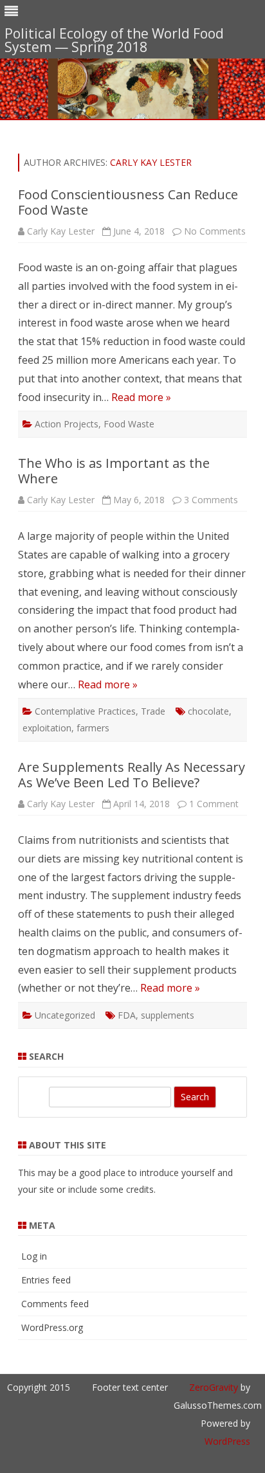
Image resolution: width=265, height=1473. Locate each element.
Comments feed (55, 1304)
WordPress (227, 1441)
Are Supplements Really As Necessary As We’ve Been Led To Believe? (131, 774)
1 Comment (214, 804)
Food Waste (129, 424)
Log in (34, 1256)
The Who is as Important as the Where (114, 470)
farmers (93, 728)
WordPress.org (52, 1327)
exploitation (47, 728)
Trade (153, 711)
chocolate (208, 711)
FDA (127, 1015)
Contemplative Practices (85, 711)
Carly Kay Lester (151, 162)
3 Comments (211, 500)
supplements (167, 1015)
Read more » (141, 397)
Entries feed (46, 1280)
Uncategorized (65, 1015)
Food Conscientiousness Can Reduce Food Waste (128, 202)
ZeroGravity (213, 1387)
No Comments (215, 231)
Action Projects (66, 424)
